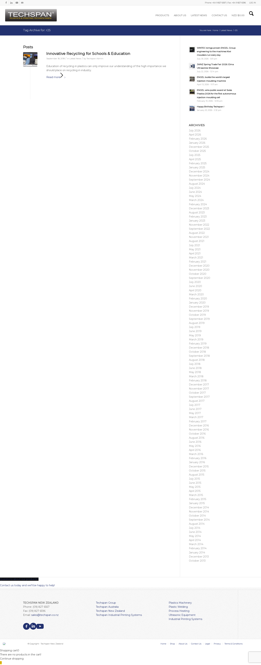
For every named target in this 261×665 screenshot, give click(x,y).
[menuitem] (252, 3)
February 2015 (197, 499)
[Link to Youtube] (16, 2)
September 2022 (199, 228)
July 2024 (195, 187)
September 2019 (199, 319)
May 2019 (195, 335)
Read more (53, 77)
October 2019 (197, 314)
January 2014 (197, 552)
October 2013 (197, 560)
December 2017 (199, 384)
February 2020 (198, 298)
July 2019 (194, 327)
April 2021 (195, 253)
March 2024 (196, 200)
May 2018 (195, 372)
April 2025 (195, 159)
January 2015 (197, 503)
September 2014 (199, 519)
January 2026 (197, 142)
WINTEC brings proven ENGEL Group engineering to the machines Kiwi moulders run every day (216, 51)
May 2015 (194, 487)
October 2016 (197, 433)
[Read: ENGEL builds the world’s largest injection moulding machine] (192, 79)
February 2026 (198, 138)
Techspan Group (106, 602)
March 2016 (196, 454)
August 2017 (197, 400)
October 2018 (197, 351)
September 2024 (199, 179)
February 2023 (198, 216)
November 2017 (199, 388)
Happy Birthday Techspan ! (210, 106)
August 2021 (196, 241)
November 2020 (199, 269)
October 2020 (197, 273)
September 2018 (199, 355)
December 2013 (199, 556)
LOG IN (252, 2)
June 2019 (195, 331)
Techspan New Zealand (110, 610)
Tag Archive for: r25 (37, 30)
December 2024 (199, 171)
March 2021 (196, 257)
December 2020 (199, 265)
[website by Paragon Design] (5, 644)
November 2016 (199, 429)
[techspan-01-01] (31, 15)
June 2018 (195, 368)
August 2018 (197, 360)
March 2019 (196, 339)
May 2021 (195, 249)
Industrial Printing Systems (185, 619)
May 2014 (195, 536)
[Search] (251, 15)
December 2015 (199, 466)
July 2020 (195, 282)
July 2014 (194, 527)
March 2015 (196, 495)
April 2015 (194, 491)
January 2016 (197, 462)
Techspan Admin (94, 58)
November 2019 (199, 310)
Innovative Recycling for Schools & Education (88, 53)
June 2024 (195, 192)
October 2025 (197, 151)
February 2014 (197, 548)
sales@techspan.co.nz (45, 615)
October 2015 (197, 470)
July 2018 (194, 364)
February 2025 (197, 163)
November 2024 (199, 175)
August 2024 (197, 183)
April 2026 (195, 134)
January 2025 (197, 167)
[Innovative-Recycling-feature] (30, 59)
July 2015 (194, 478)
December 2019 (199, 306)
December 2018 (199, 347)
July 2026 (194, 130)
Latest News (75, 58)
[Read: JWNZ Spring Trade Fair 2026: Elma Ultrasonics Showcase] (192, 66)
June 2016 (195, 441)
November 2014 (199, 511)
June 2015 (195, 482)
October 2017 (197, 392)
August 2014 (197, 523)
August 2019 (197, 323)
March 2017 (196, 417)
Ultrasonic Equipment (182, 615)
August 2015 (196, 474)
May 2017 (195, 413)
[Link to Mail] (22, 2)
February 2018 (198, 380)
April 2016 (195, 450)
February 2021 (197, 261)
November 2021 (199, 237)
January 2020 (197, 302)
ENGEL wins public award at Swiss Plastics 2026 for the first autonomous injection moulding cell (216, 93)
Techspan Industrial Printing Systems (119, 615)
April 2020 (195, 290)
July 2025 (194, 155)
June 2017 (195, 409)
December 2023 (199, 208)
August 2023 (197, 212)
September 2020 (199, 278)
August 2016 (196, 437)
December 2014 (199, 507)
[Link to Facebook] (6, 2)
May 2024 (195, 196)
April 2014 (195, 540)
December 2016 (199, 425)
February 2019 (197, 343)
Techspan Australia (107, 606)
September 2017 (199, 396)
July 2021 (194, 245)
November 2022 (199, 224)
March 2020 (196, 294)
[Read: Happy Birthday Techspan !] (192, 108)
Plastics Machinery (180, 602)
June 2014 (195, 532)
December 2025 (199, 146)
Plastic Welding (178, 606)
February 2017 (197, 421)
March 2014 (196, 544)
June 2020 (195, 286)
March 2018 (196, 376)
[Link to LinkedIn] (11, 2)
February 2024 (198, 204)
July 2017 (194, 405)
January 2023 (197, 220)
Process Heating (179, 610)
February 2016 (197, 458)
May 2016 (195, 446)
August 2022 (197, 232)
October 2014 (197, 515)
